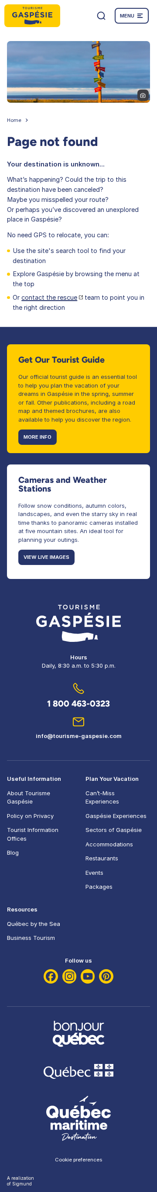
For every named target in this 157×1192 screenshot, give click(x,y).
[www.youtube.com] (88, 976)
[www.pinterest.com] (106, 976)
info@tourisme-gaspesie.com (79, 735)
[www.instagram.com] (69, 976)
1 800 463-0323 (78, 703)
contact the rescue (49, 297)
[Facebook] (51, 976)
